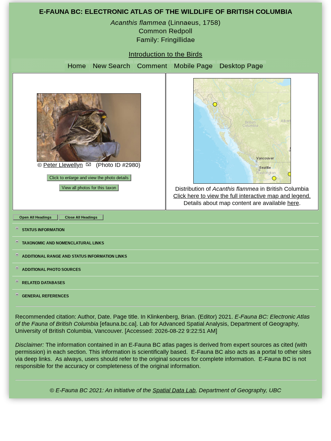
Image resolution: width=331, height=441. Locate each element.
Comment (152, 65)
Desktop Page (241, 65)
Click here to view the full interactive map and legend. (242, 196)
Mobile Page (193, 65)
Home (77, 65)
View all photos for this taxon (89, 187)
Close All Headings (81, 217)
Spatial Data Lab (174, 390)
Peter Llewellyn (63, 165)
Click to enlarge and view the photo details (89, 177)
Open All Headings (35, 217)
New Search (111, 65)
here (293, 203)
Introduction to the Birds (165, 54)
